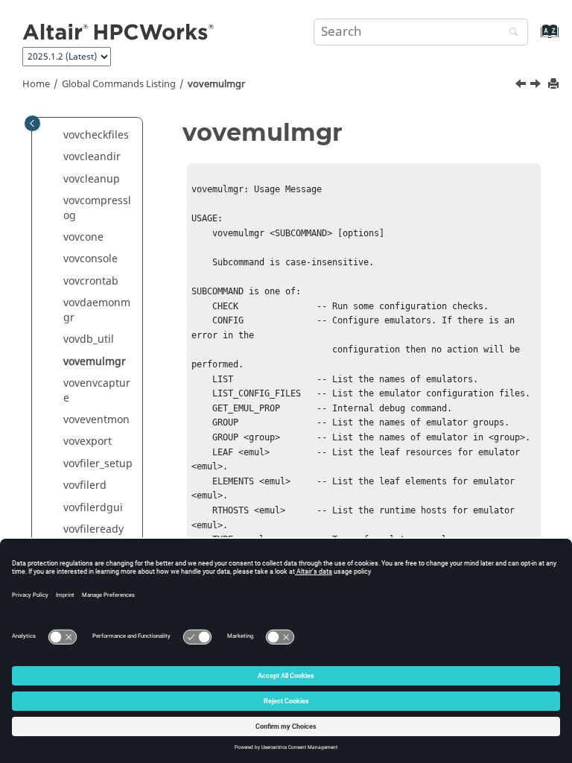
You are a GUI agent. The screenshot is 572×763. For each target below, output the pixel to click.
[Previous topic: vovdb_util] (522, 86)
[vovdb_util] (522, 86)
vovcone (83, 237)
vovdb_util (88, 339)
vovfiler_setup (98, 464)
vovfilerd (85, 485)
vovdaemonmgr (96, 310)
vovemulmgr (216, 84)
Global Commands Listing (119, 84)
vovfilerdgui (93, 508)
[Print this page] (555, 85)
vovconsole (90, 259)
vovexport (87, 441)
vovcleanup (91, 179)
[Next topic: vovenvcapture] (537, 86)
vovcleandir (92, 157)
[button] (57, 135)
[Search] (510, 33)
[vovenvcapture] (537, 86)
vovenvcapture (96, 391)
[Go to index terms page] (533, 38)
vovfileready (93, 529)
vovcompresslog (97, 208)
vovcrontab (90, 281)
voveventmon (96, 420)
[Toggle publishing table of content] (32, 123)
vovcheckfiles (96, 135)
